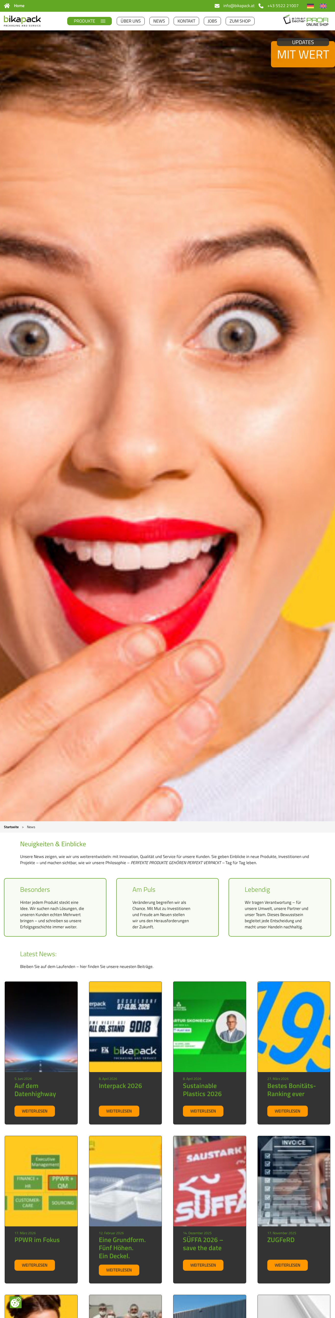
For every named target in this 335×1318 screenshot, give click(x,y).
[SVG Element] (7, 6)
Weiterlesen (38, 1112)
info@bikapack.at (239, 5)
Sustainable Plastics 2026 (202, 1090)
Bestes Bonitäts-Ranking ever (291, 1090)
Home (19, 5)
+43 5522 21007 (283, 5)
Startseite (11, 826)
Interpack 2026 (120, 1086)
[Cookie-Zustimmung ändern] (16, 1302)
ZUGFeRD (281, 1240)
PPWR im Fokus (37, 1240)
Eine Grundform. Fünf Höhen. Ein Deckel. (122, 1248)
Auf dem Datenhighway (35, 1090)
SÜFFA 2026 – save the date (203, 1244)
